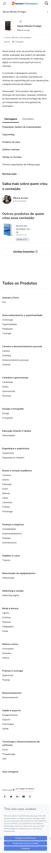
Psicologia (7, 511)
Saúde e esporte (11, 710)
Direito (5, 479)
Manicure (6, 622)
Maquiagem (8, 626)
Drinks (5, 386)
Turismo (6, 560)
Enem (5, 488)
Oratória (6, 364)
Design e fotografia (13, 408)
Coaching (6, 355)
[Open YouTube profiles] (23, 797)
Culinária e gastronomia (15, 377)
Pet (4, 302)
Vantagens (10, 119)
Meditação (7, 328)
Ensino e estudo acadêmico (17, 470)
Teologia (6, 333)
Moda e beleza (10, 608)
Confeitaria (7, 382)
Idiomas (6, 493)
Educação (7, 484)
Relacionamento (10, 697)
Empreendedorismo (12, 533)
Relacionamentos (12, 693)
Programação (8, 754)
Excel (5, 749)
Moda (5, 631)
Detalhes (28, 119)
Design (5, 413)
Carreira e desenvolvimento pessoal (22, 346)
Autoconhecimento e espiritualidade (22, 315)
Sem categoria (10, 771)
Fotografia (7, 417)
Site (4, 758)
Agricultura (7, 675)
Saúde (5, 728)
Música (5, 657)
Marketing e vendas (13, 590)
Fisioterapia (8, 724)
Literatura (7, 502)
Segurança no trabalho (13, 457)
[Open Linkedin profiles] (17, 797)
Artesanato (8, 648)
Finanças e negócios (13, 524)
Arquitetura (8, 453)
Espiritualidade (9, 324)
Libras (5, 497)
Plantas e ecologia (12, 670)
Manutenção (8, 577)
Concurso (6, 475)
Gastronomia (8, 391)
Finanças (6, 538)
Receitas (6, 395)
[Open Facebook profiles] (5, 797)
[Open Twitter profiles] (11, 797)
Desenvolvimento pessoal (15, 360)
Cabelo (5, 613)
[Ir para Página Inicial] (25, 3)
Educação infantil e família (16, 431)
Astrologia (7, 319)
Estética (6, 617)
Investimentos (9, 542)
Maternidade (8, 435)
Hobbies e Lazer (11, 555)
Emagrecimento (10, 715)
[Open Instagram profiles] (30, 797)
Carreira (6, 351)
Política (6, 507)
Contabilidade (9, 529)
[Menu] (4, 3)
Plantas (6, 679)
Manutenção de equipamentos (18, 573)
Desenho (6, 653)
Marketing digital (10, 595)
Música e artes (10, 644)
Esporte (6, 719)
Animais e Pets (10, 297)
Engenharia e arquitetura (15, 448)
